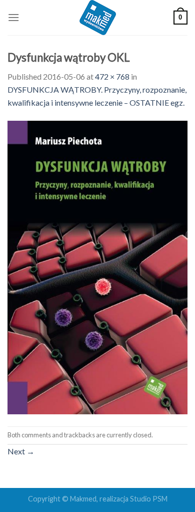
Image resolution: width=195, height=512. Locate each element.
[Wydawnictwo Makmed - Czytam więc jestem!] (97, 17)
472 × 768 (112, 76)
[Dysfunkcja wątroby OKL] (98, 266)
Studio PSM (149, 498)
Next (21, 451)
